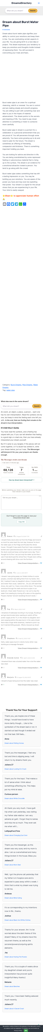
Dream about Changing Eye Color (16, 835)
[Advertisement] (21, 78)
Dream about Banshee (12, 986)
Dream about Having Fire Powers (16, 957)
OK (26, 1030)
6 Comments (6, 29)
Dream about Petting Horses (14, 743)
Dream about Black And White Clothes (17, 920)
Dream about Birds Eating (13, 898)
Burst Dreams (16, 385)
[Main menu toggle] (38, 3)
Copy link (21, 522)
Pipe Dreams (27, 385)
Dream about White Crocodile (14, 798)
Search (33, 11)
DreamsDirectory (22, 3)
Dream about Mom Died (13, 865)
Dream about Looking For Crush (15, 769)
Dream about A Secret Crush (14, 1009)
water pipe (10, 390)
